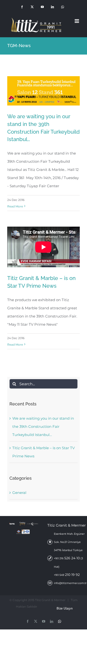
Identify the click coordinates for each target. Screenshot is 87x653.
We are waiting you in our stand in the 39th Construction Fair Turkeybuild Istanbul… (36, 100)
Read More (15, 206)
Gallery (51, 100)
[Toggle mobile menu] (77, 21)
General (19, 492)
